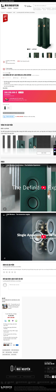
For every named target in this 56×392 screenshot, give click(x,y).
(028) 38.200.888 (20, 112)
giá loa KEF (15, 352)
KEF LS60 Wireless (15, 350)
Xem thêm (43, 153)
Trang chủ (3, 12)
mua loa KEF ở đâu (6, 354)
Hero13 (44, 9)
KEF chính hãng (9, 352)
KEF (3, 352)
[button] (4, 77)
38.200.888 (11, 315)
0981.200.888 (20, 116)
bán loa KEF (13, 354)
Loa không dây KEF (6, 350)
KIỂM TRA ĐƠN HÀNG (13, 376)
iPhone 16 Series (37, 8)
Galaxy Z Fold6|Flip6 (46, 8)
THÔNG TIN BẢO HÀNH (27, 376)
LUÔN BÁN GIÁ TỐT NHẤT (15, 98)
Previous (25, 33)
